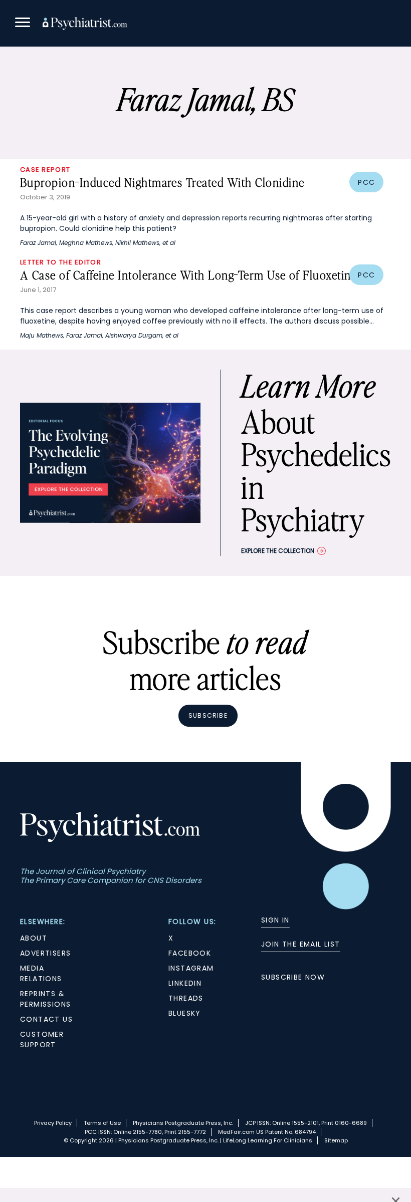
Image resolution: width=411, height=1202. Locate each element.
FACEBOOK (189, 953)
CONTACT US (46, 1019)
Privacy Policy (53, 1123)
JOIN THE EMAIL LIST (300, 944)
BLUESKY (184, 1013)
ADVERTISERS (45, 953)
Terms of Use (102, 1123)
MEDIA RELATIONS (41, 973)
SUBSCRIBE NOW (293, 977)
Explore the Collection (277, 550)
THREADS (185, 998)
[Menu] (22, 24)
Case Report (45, 169)
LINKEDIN (184, 983)
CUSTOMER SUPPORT (42, 1039)
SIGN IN (275, 920)
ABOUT (33, 938)
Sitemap (336, 1140)
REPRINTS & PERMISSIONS (45, 999)
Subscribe (208, 715)
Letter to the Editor (60, 262)
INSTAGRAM (191, 968)
